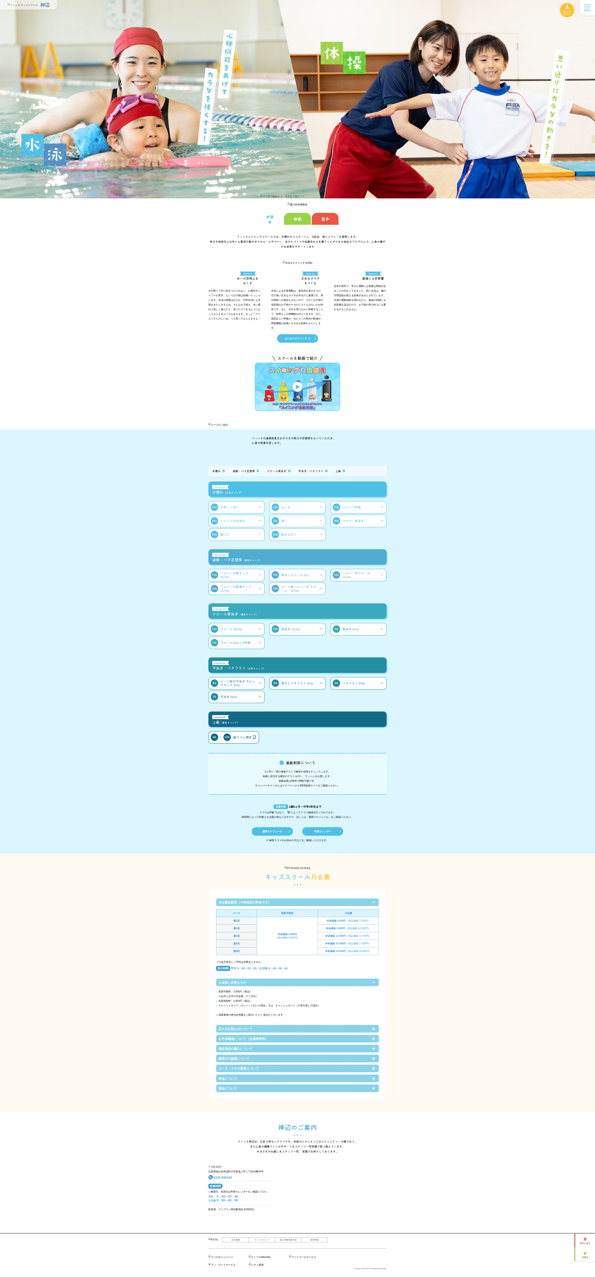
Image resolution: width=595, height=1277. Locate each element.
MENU (587, 8)
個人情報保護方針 (288, 1240)
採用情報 (314, 1240)
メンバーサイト (567, 12)
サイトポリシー (262, 1240)
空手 (325, 219)
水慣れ (216, 471)
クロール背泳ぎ (276, 471)
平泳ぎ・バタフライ (310, 471)
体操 (297, 219)
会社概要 (235, 1240)
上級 (338, 471)
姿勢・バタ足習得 (244, 471)
